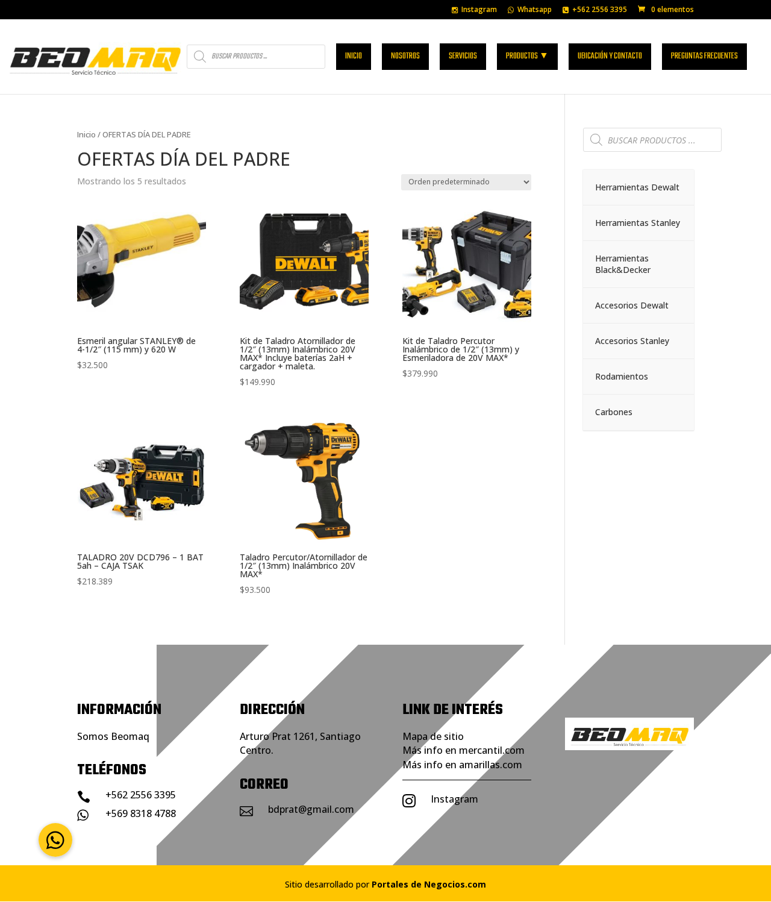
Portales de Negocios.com (429, 884)
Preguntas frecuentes (704, 56)
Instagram (479, 10)
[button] (55, 840)
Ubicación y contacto (610, 56)
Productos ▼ (527, 56)
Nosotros (405, 56)
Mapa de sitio (433, 736)
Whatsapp (534, 10)
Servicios (463, 56)
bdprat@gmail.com (311, 809)
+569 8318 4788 (140, 813)
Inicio (353, 56)
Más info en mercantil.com (463, 750)
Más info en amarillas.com (462, 764)
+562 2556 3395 (599, 10)
